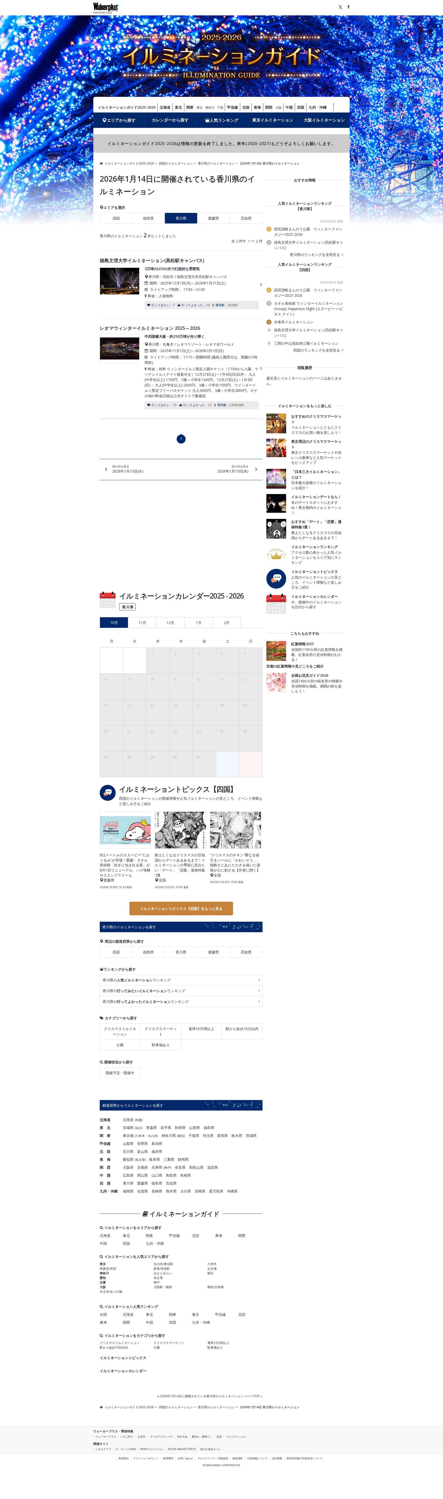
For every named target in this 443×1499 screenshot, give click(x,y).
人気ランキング (224, 120)
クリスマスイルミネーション (120, 1031)
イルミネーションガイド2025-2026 (126, 107)
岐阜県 (154, 1159)
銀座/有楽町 (162, 1268)
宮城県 (128, 1127)
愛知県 (128, 1159)
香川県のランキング (137, 980)
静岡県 (183, 1159)
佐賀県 (142, 1191)
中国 (289, 107)
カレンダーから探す (170, 120)
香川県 (181, 952)
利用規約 (123, 1458)
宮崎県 (200, 1191)
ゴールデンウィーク (161, 1436)
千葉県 (193, 1135)
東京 (200, 107)
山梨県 (128, 1143)
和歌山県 (196, 1167)
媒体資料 (238, 1458)
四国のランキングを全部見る (317, 350)
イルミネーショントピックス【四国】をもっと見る (181, 908)
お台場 (212, 1268)
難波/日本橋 (215, 1287)
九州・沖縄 (318, 107)
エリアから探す (121, 120)
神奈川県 (169, 1135)
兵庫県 (157, 1167)
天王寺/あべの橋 (111, 1291)
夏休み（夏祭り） (202, 1436)
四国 (300, 107)
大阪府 (128, 1167)
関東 (190, 107)
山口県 (157, 1175)
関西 (269, 107)
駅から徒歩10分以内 (242, 1028)
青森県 (151, 1127)
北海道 (165, 107)
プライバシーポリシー (146, 1458)
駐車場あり (161, 1044)
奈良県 (180, 1167)
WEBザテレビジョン (152, 1449)
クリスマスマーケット (161, 1031)
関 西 (105, 1167)
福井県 (157, 1151)
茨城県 (251, 1135)
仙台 (139, 1128)
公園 (120, 1044)
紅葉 (219, 1436)
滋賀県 (212, 1167)
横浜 (181, 1136)
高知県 (246, 218)
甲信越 (232, 107)
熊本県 (171, 1191)
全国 (103, 1314)
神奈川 (210, 107)
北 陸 (105, 1151)
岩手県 (165, 1127)
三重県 (169, 1159)
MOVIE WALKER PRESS (182, 1449)
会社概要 (277, 1458)
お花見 (141, 1436)
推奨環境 (168, 1458)
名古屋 (140, 1159)
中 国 (105, 1175)
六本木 (140, 1136)
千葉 (220, 107)
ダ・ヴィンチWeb (125, 1449)
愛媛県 (213, 218)
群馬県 (222, 1135)
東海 (257, 107)
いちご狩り (126, 1436)
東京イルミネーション (272, 120)
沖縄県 (232, 1191)
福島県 (209, 1127)
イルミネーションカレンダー (123, 1370)
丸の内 (152, 1136)
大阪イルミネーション (324, 120)
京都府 (142, 1167)
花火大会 (182, 1436)
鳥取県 (171, 1175)
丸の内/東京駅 (163, 1264)
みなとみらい (163, 1273)
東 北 (105, 1127)
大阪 (279, 107)
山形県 (194, 1127)
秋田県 (180, 1127)
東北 (178, 107)
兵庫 (103, 1282)
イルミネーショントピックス (123, 1357)
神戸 (167, 1167)
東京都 (128, 1135)
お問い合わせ (185, 1458)
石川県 (128, 1151)
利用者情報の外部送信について (305, 1458)
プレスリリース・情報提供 (212, 1458)
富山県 (142, 1151)
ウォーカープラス (106, 1436)
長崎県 (157, 1191)
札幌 (139, 1120)
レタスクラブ (103, 1449)
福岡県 (128, 1191)
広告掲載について (257, 1458)
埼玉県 (208, 1135)
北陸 (245, 107)
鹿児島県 (216, 1191)
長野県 (142, 1143)
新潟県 (157, 1143)
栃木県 (236, 1135)
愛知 (103, 1278)
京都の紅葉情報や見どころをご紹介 (295, 666)
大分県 (185, 1191)
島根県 (185, 1175)
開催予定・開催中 (120, 1072)
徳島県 (148, 218)
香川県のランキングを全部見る (315, 254)
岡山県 (142, 1175)
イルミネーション (236, 1436)
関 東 (105, 1135)
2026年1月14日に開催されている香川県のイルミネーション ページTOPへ (211, 1396)
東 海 (105, 1159)
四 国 (105, 1183)
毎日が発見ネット (210, 1449)
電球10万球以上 (201, 1028)
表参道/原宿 (108, 1268)
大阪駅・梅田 (163, 1287)
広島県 (128, 1175)
